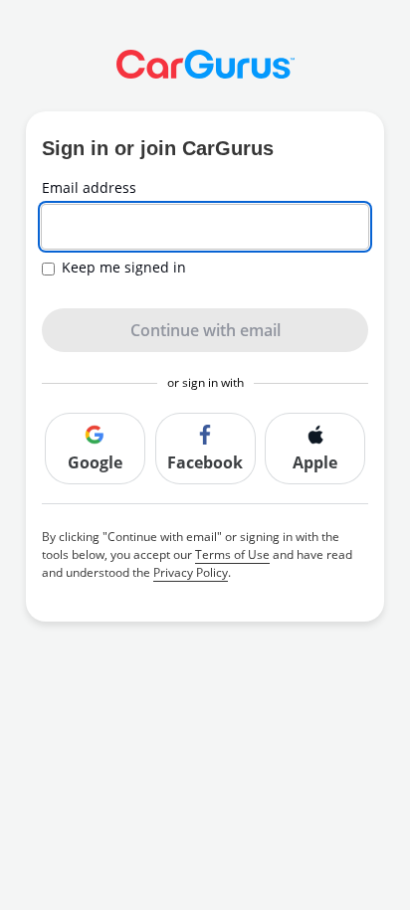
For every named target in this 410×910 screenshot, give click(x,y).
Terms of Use (232, 554)
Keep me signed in (124, 267)
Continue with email (205, 330)
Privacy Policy (190, 572)
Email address (89, 188)
